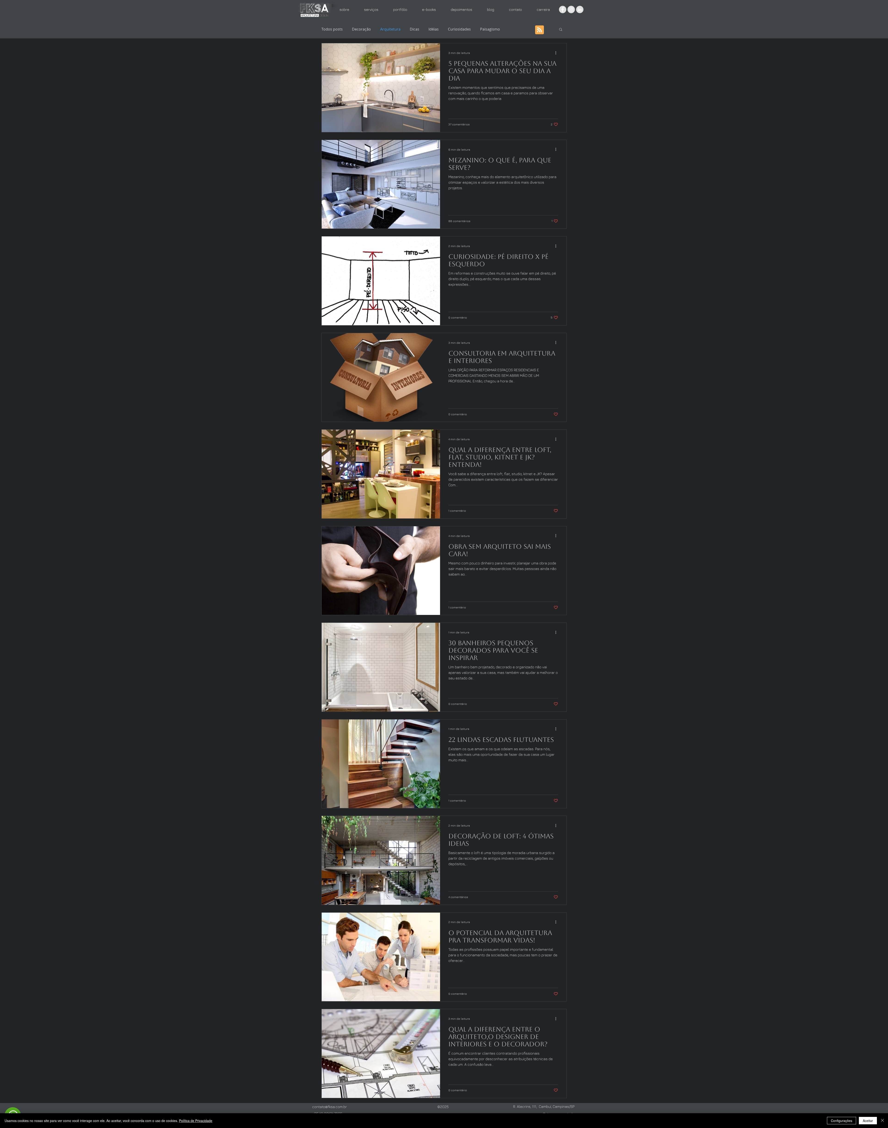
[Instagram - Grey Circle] (571, 9)
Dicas (414, 29)
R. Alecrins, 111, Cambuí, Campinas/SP (543, 1106)
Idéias (434, 29)
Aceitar (868, 1120)
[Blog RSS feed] (539, 30)
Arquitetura (390, 29)
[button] (560, 29)
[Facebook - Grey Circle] (562, 9)
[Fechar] (882, 1120)
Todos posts (332, 29)
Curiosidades (459, 29)
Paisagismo (490, 29)
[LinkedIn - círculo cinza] (579, 9)
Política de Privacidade (195, 1120)
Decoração (361, 29)
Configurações (841, 1120)
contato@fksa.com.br (329, 1107)
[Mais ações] (557, 53)
